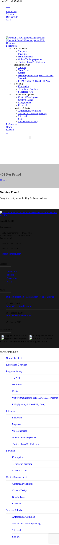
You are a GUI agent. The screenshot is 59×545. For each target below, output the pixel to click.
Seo (20, 119)
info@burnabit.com (11, 254)
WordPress (23, 70)
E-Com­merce (12, 411)
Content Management (16, 477)
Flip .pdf (16, 536)
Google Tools (24, 102)
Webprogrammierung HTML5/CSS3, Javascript (35, 398)
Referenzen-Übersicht (16, 364)
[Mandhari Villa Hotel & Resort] (15, 332)
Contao (21, 73)
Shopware (23, 51)
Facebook (23, 105)
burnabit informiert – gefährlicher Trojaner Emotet (30, 296)
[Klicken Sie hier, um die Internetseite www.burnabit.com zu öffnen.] (29, 215)
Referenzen (11, 124)
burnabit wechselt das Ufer (19, 315)
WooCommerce (25, 56)
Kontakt (10, 129)
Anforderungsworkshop (29, 110)
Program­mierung (14, 371)
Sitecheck (22, 116)
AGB (8, 19)
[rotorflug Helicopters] (43, 335)
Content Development (28, 97)
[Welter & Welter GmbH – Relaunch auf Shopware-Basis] (15, 335)
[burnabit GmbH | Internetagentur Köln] (25, 39)
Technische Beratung (28, 89)
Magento (22, 54)
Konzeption (23, 86)
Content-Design (25, 100)
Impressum (11, 11)
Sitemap (10, 14)
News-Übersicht (14, 358)
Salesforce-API (25, 91)
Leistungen (11, 45)
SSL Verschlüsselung (28, 121)
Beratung (10, 450)
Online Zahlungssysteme (30, 59)
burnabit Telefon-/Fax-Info (18, 306)
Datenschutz (12, 17)
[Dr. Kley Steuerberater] (43, 332)
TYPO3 (22, 67)
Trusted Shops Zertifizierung (31, 62)
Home (3, 180)
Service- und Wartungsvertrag (32, 113)
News (9, 127)
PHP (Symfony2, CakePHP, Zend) (34, 81)
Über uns (10, 43)
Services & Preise (14, 510)
